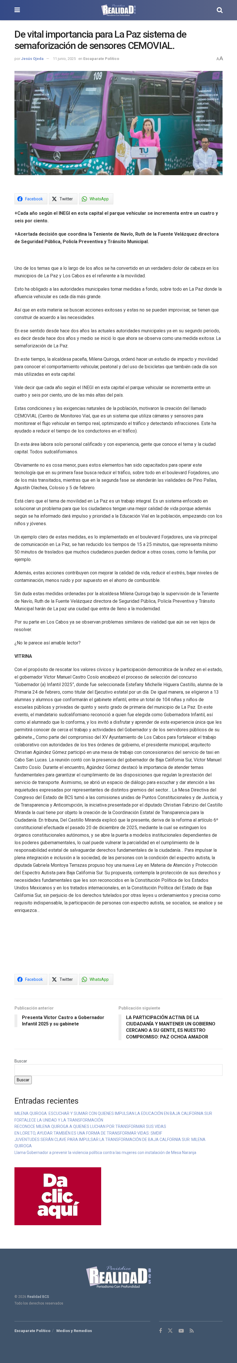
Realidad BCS (38, 1297)
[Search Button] (220, 10)
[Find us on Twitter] (170, 1330)
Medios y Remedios (74, 1331)
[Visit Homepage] (118, 10)
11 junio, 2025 (64, 58)
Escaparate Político (101, 58)
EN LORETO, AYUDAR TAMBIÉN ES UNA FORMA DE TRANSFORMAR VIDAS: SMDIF (88, 1133)
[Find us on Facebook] (160, 1331)
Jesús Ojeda (32, 58)
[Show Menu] (17, 10)
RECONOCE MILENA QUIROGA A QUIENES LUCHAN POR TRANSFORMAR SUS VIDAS (90, 1126)
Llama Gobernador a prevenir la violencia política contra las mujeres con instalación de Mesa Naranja (105, 1152)
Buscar (20, 1061)
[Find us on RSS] (192, 1331)
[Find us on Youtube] (181, 1331)
